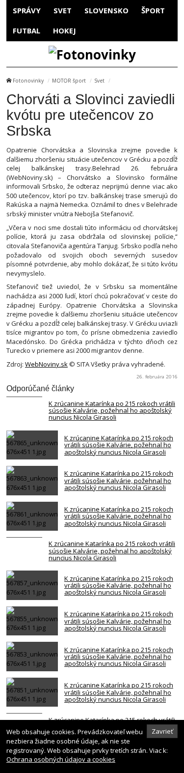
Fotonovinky (28, 80)
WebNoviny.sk (46, 364)
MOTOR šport (69, 80)
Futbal (26, 30)
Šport (153, 10)
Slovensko (106, 10)
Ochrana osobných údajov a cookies (60, 759)
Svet (62, 10)
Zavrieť (162, 731)
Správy (27, 10)
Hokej (64, 30)
